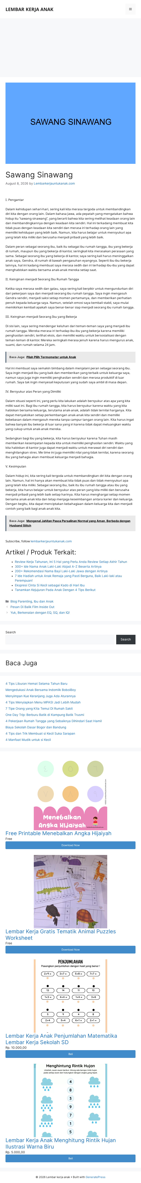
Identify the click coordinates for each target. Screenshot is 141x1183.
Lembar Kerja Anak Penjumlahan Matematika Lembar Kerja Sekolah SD (61, 1039)
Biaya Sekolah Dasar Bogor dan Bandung (36, 727)
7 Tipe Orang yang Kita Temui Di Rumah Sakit (39, 708)
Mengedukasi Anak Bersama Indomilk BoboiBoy (41, 690)
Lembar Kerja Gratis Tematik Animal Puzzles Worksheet (61, 934)
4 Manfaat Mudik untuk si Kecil (28, 740)
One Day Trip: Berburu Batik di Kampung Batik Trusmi (45, 715)
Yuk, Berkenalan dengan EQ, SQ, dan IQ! (40, 612)
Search (11, 632)
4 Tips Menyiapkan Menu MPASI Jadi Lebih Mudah (43, 702)
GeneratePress (95, 1177)
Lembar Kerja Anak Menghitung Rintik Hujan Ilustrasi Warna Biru (61, 1143)
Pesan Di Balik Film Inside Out (32, 607)
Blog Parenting (21, 601)
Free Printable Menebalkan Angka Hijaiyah (58, 833)
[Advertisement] (70, 46)
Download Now (71, 845)
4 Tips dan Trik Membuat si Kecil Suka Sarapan (40, 733)
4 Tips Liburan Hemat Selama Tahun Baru (36, 683)
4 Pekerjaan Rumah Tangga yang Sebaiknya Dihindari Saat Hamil (54, 721)
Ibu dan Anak (43, 601)
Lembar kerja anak (29, 9)
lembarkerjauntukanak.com (51, 541)
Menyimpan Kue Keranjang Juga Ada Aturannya (41, 696)
